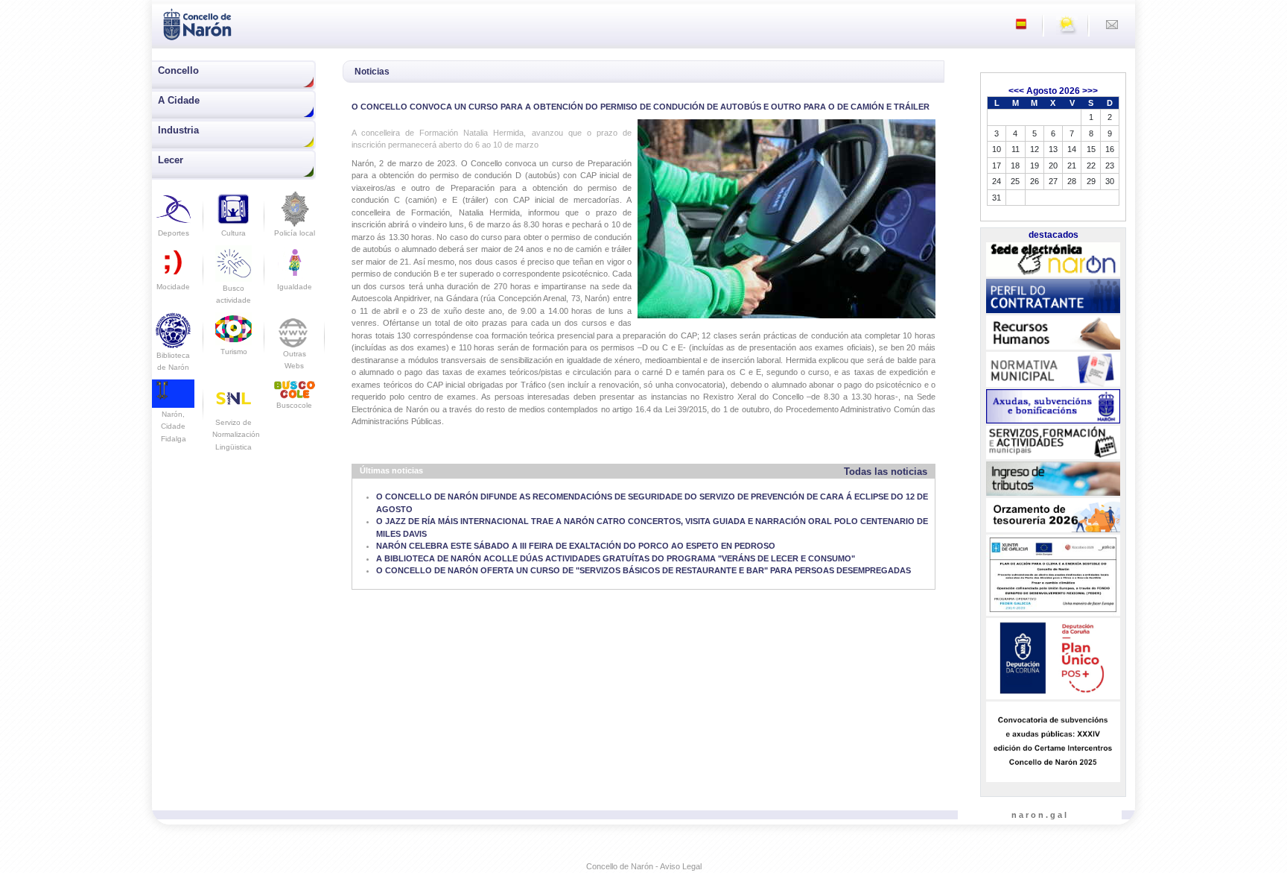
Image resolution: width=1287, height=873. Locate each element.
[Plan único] (1053, 659)
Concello (178, 70)
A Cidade (179, 100)
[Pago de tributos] (1053, 478)
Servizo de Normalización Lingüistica (236, 434)
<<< (1016, 91)
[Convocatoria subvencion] (1053, 741)
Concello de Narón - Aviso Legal (644, 866)
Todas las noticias (885, 471)
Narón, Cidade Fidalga (173, 426)
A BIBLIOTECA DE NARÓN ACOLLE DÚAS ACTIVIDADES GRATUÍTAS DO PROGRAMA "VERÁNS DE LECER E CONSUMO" (615, 558)
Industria (178, 130)
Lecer (170, 160)
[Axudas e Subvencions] (1053, 406)
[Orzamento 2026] (1053, 515)
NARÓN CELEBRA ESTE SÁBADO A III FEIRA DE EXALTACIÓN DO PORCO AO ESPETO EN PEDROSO (575, 545)
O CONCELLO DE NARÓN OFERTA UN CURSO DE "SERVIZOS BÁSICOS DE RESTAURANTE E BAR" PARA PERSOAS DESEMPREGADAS (643, 570)
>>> (1090, 91)
